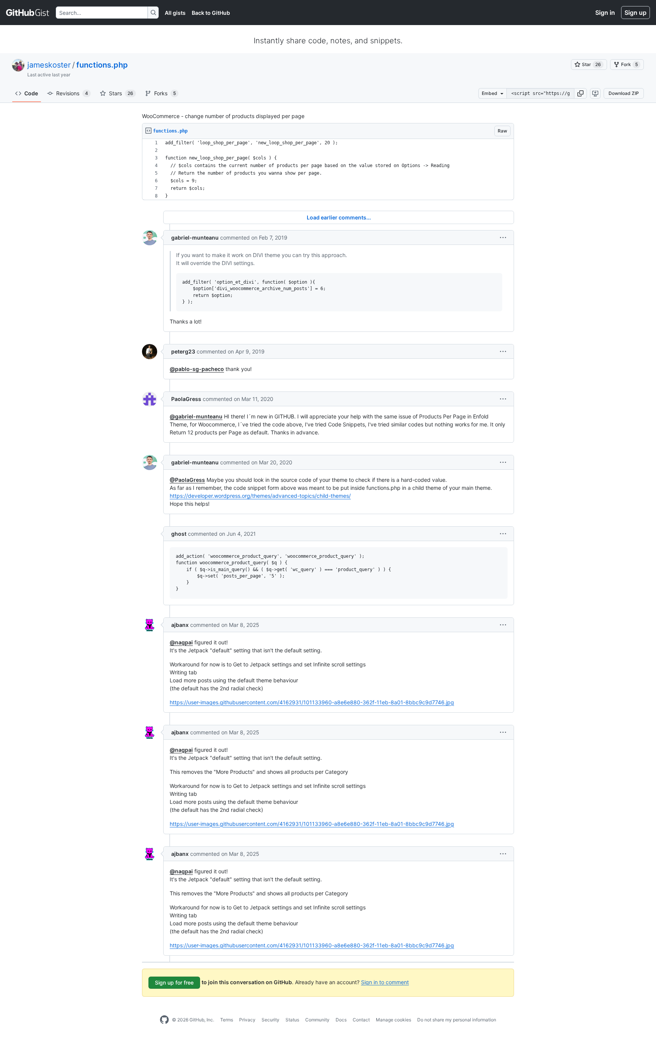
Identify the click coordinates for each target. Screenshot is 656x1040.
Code (31, 93)
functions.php (102, 64)
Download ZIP (624, 93)
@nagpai (181, 642)
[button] (580, 93)
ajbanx (180, 625)
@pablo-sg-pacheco (197, 369)
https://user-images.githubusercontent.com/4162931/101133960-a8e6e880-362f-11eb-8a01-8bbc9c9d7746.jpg (312, 702)
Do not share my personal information (456, 1020)
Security (270, 1020)
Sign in (605, 12)
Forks (165, 93)
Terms (226, 1020)
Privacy (247, 1020)
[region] (328, 169)
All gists (175, 12)
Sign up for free (174, 982)
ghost (178, 533)
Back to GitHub (211, 12)
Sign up (635, 12)
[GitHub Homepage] (164, 1020)
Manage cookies (393, 1020)
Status (292, 1020)
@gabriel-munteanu (196, 416)
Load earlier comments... (339, 217)
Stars (121, 93)
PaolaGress (186, 399)
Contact (361, 1020)
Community (317, 1020)
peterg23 (183, 351)
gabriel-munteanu (195, 237)
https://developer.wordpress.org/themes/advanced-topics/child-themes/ (260, 495)
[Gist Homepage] (28, 12)
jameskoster (49, 64)
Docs (341, 1020)
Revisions (72, 93)
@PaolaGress (187, 480)
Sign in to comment (385, 981)
